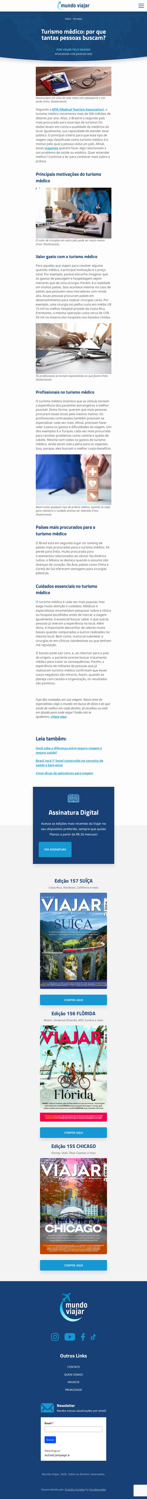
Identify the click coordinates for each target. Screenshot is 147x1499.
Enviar (50, 1440)
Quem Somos (73, 1374)
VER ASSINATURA (55, 849)
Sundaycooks (97, 1489)
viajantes (51, 148)
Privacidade (73, 1390)
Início (68, 18)
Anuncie (74, 1382)
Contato (73, 1367)
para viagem (84, 773)
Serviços (77, 18)
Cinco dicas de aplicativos (55, 773)
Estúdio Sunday (75, 1489)
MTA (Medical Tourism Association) (78, 109)
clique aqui (59, 717)
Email (49, 1423)
